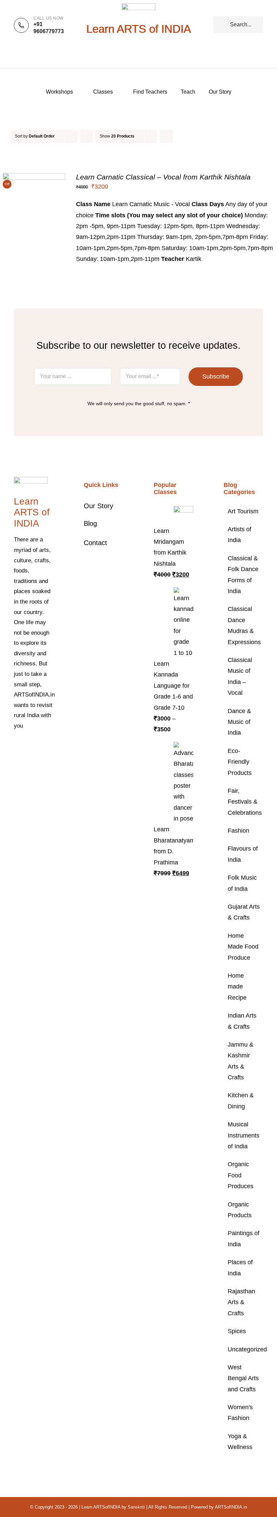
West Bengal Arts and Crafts (243, 1378)
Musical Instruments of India (243, 1135)
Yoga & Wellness (240, 1441)
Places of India (240, 1267)
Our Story (98, 506)
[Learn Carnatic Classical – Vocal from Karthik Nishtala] (34, 178)
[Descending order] (86, 136)
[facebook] (16, 746)
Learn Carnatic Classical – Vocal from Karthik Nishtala (163, 177)
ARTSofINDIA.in (231, 1507)
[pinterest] (48, 746)
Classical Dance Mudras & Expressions (244, 625)
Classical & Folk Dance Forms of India (243, 574)
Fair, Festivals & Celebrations (244, 801)
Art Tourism (243, 511)
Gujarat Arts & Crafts (244, 912)
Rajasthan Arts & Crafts (241, 1302)
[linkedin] (27, 758)
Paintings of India (243, 1238)
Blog (90, 523)
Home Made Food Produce (243, 946)
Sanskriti (136, 1507)
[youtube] (16, 758)
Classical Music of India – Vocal (240, 676)
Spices (237, 1331)
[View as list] (179, 136)
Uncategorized (244, 1349)
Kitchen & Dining (241, 1100)
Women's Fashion (240, 1412)
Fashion (238, 830)
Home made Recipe (237, 986)
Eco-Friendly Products (240, 762)
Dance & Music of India (239, 722)
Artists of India (239, 534)
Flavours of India (243, 854)
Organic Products (240, 1210)
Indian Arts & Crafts (242, 1021)
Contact (95, 542)
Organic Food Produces (240, 1175)
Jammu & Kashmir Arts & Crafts (240, 1061)
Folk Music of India (242, 883)
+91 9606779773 (48, 27)
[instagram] (37, 746)
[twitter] (27, 746)
